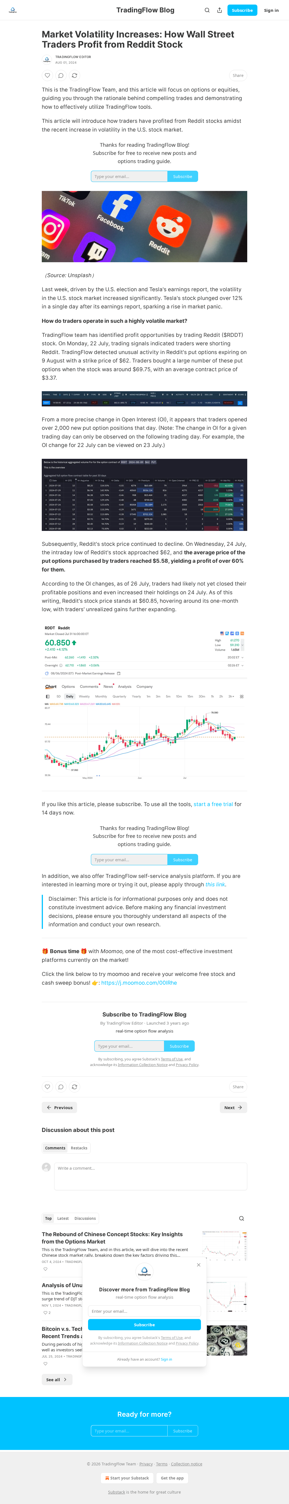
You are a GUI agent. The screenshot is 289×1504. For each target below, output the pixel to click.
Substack (116, 1492)
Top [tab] (48, 1218)
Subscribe (242, 10)
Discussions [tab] (85, 1218)
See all (53, 1379)
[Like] (47, 75)
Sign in (271, 10)
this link (215, 884)
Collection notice (186, 1464)
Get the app (172, 1478)
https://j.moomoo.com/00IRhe (139, 983)
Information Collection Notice (143, 1343)
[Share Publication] (219, 10)
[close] (198, 1264)
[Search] (207, 10)
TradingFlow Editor (73, 57)
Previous (63, 1107)
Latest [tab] (63, 1218)
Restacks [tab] (79, 1148)
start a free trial (213, 804)
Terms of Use (172, 1337)
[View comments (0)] (61, 75)
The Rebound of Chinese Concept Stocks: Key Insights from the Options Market (112, 1238)
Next (229, 1107)
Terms (162, 1464)
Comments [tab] (55, 1148)
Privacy (146, 1464)
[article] (144, 1252)
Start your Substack (129, 1478)
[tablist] (66, 1148)
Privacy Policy (187, 1343)
